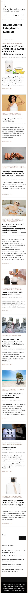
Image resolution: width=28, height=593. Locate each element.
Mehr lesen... (5, 88)
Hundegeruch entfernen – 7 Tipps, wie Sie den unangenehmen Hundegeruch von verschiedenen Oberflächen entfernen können (14, 229)
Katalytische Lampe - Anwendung (11, 113)
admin (5, 57)
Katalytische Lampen (14, 9)
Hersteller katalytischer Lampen (11, 114)
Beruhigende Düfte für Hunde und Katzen (13, 555)
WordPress (6, 590)
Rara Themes (13, 588)
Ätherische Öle (6, 166)
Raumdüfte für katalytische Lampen (12, 43)
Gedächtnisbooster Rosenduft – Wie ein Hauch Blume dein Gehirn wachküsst (12, 565)
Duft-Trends (12, 389)
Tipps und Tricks (12, 221)
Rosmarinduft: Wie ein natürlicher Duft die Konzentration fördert (13, 560)
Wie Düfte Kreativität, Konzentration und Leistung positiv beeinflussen (12, 570)
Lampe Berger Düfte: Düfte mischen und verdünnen (12, 293)
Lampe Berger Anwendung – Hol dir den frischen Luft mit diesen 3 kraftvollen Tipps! (13, 503)
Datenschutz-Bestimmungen (17, 590)
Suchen (4, 535)
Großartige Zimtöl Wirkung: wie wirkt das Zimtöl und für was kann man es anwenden (13, 174)
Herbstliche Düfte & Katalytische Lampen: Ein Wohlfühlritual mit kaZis (14, 551)
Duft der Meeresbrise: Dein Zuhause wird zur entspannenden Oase (12, 396)
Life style (4, 389)
